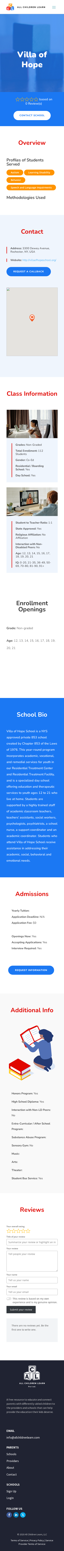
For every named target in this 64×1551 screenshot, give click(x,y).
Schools (11, 1454)
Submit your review (21, 1309)
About (10, 1468)
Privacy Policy (37, 1540)
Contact (11, 1474)
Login (10, 1498)
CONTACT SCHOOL (32, 115)
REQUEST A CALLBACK (28, 271)
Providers (12, 1461)
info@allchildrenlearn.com (23, 1437)
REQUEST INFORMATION (31, 970)
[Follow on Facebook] (9, 1515)
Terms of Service (19, 1540)
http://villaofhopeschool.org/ (39, 260)
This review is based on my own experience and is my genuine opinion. (35, 1300)
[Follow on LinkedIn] (16, 1515)
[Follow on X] (23, 1515)
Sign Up (11, 1491)
